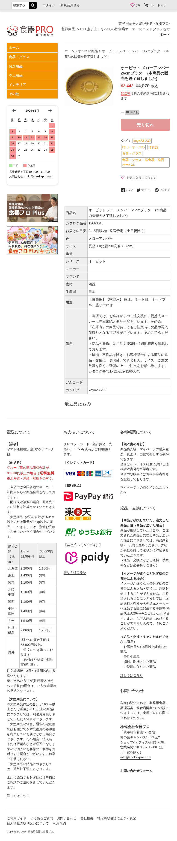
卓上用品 (16, 75)
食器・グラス (19, 57)
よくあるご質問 (41, 818)
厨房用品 (16, 66)
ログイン (48, 5)
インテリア (17, 84)
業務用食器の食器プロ (40, 831)
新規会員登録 (70, 5)
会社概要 (86, 818)
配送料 (125, 93)
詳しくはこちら (18, 796)
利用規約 (59, 823)
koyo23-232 (142, 141)
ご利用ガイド (16, 818)
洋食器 (153, 147)
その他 (14, 94)
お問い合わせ (66, 818)
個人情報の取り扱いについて (28, 823)
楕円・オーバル (133, 147)
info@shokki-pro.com (135, 757)
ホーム (14, 48)
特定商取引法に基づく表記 (116, 818)
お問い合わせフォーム (136, 770)
